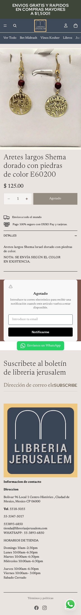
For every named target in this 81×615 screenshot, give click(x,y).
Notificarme (40, 332)
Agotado (55, 198)
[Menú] (5, 25)
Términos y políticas (40, 598)
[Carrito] (76, 26)
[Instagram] (44, 608)
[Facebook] (36, 608)
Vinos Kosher (50, 38)
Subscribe (65, 385)
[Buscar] (15, 26)
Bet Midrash (28, 38)
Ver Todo (9, 38)
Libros (67, 38)
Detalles (10, 235)
